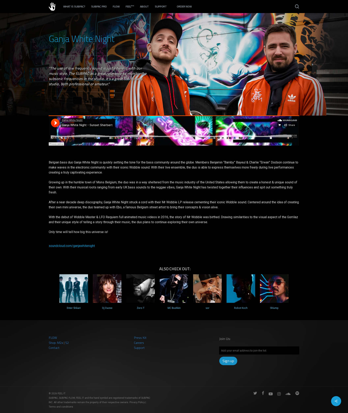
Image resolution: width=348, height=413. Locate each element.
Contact (54, 348)
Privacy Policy (137, 402)
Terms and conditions (61, 406)
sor (207, 308)
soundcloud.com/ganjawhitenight (72, 246)
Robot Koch (241, 308)
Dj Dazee (107, 308)
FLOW (53, 338)
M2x (60, 343)
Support (139, 348)
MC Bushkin (174, 308)
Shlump (274, 308)
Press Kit (140, 338)
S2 (67, 343)
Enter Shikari (74, 308)
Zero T (140, 308)
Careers (139, 343)
